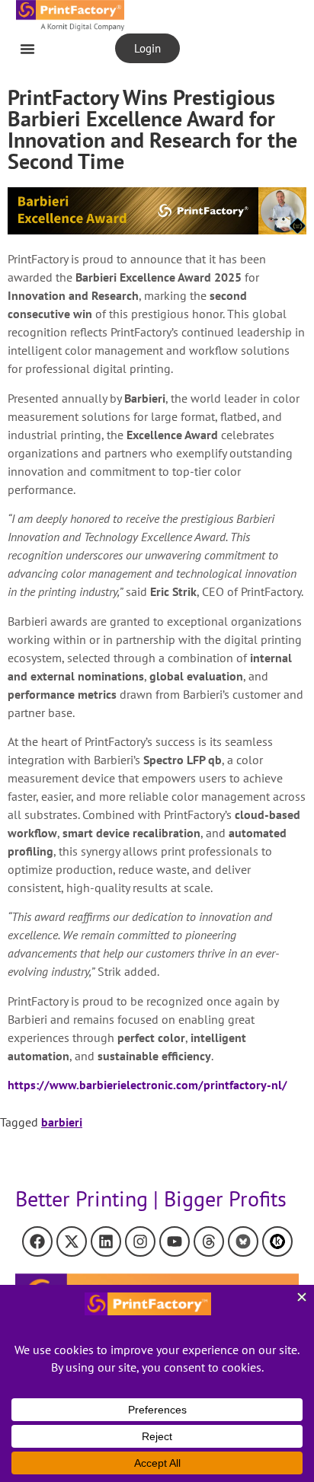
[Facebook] (37, 1241)
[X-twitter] (71, 1241)
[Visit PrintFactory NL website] (157, 211)
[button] (27, 48)
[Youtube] (174, 1241)
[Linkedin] (106, 1241)
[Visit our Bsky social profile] (243, 1241)
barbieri (61, 1122)
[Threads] (209, 1241)
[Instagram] (140, 1241)
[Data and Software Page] (277, 1241)
